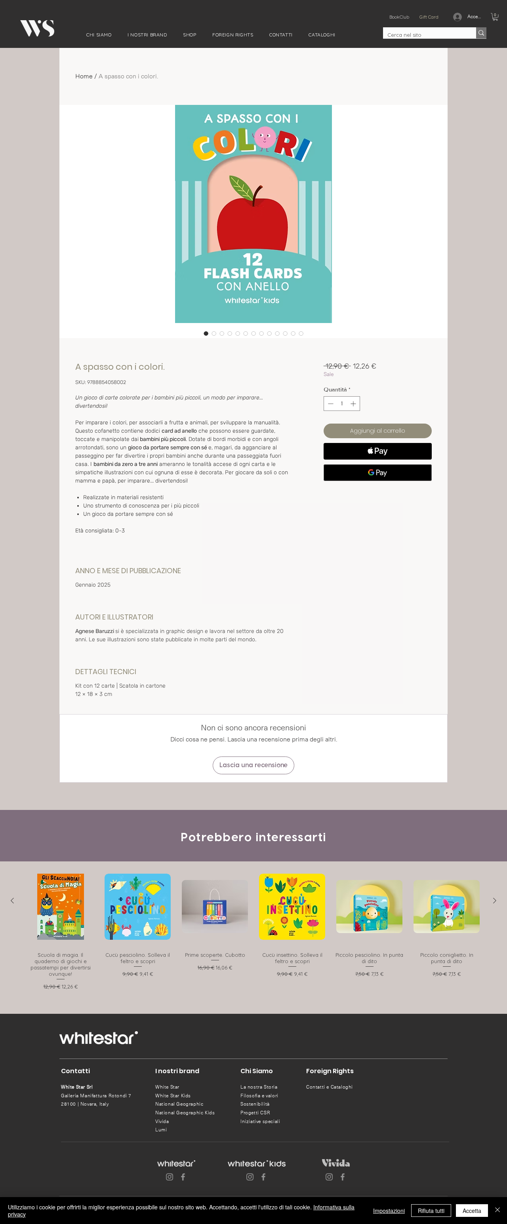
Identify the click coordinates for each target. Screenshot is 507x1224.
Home (84, 76)
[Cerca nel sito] (481, 32)
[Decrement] (330, 404)
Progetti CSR (255, 1113)
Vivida (162, 1121)
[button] (99, 34)
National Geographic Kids (185, 1113)
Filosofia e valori (259, 1096)
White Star (167, 1087)
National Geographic (179, 1104)
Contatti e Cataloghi (329, 1087)
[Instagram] (169, 1177)
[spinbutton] (342, 404)
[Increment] (354, 404)
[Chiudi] (497, 1210)
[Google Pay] (378, 472)
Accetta (472, 1210)
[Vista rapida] (60, 906)
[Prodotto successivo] (494, 900)
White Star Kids (173, 1096)
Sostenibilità (255, 1104)
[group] (253, 931)
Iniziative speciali (260, 1121)
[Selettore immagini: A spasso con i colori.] (206, 333)
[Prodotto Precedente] (12, 900)
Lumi (161, 1130)
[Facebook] (183, 1177)
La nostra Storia (259, 1087)
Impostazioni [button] (389, 1210)
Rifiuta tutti (431, 1210)
